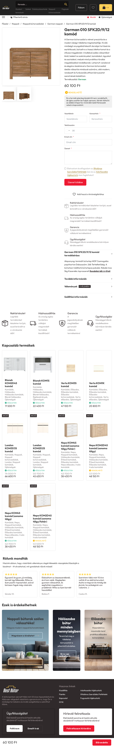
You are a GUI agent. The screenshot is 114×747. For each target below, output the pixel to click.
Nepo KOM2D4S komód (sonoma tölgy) (98, 448)
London (8, 462)
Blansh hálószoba (13, 397)
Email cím (68, 137)
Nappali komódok (12, 463)
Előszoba (75, 389)
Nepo (73, 452)
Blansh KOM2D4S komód (11, 383)
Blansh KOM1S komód (41, 382)
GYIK (61, 702)
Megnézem (96, 645)
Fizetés (62, 694)
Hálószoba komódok (14, 394)
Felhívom (14, 728)
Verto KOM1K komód (96, 385)
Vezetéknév (69, 113)
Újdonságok (10, 399)
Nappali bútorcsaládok (33, 23)
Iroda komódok (96, 467)
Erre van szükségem (64, 655)
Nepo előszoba (68, 464)
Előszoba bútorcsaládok (67, 395)
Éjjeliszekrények (40, 397)
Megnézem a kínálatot (23, 635)
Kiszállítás (63, 690)
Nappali (15, 23)
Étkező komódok (68, 459)
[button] (56, 31)
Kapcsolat (63, 698)
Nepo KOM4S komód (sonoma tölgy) (14, 516)
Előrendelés (102, 742)
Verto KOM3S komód (69, 385)
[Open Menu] (3, 17)
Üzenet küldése (75, 182)
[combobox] (67, 131)
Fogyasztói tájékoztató (90, 698)
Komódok (9, 389)
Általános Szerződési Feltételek (93, 694)
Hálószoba (10, 392)
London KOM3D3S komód (11, 448)
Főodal (5, 23)
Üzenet (67, 148)
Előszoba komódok (69, 392)
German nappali (55, 23)
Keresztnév (94, 113)
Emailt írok (33, 728)
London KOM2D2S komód (39, 448)
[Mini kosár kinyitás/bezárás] (106, 7)
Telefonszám (69, 125)
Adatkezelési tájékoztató (91, 690)
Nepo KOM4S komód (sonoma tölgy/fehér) (70, 445)
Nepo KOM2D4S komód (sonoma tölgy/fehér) (42, 518)
